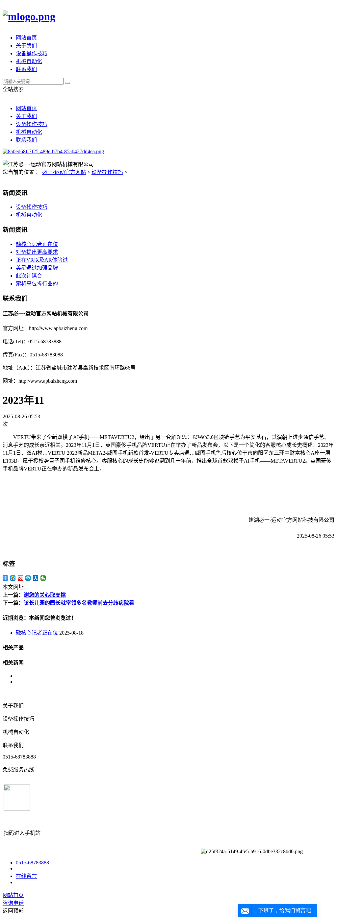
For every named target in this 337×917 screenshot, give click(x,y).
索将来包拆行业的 (37, 283)
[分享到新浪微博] (20, 578)
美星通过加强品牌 (37, 268)
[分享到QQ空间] (13, 578)
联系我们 (26, 69)
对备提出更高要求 (37, 252)
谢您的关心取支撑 (45, 595)
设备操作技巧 (31, 53)
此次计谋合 (29, 275)
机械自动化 (29, 61)
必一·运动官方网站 (64, 172)
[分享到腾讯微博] (28, 578)
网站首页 (26, 37)
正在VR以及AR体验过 (42, 260)
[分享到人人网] (36, 578)
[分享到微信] (43, 578)
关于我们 (26, 45)
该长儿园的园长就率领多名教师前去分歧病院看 (79, 603)
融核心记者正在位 (37, 244)
